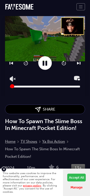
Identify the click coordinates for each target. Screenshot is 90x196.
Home (10, 141)
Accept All (76, 177)
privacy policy (32, 185)
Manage (76, 187)
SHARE (48, 109)
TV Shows (28, 141)
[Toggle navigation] (80, 6)
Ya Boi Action (53, 141)
